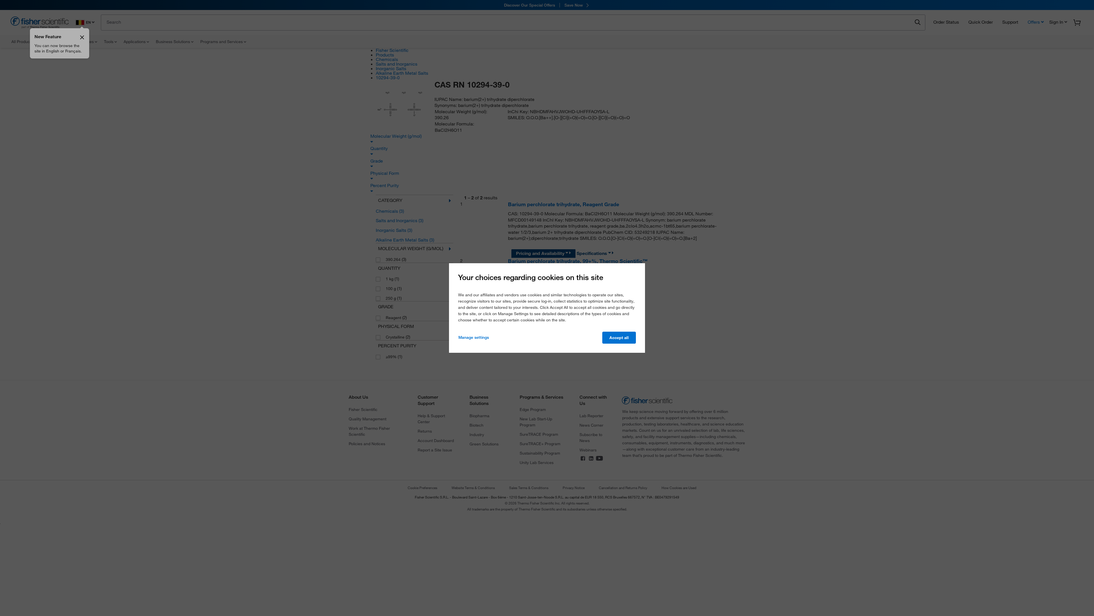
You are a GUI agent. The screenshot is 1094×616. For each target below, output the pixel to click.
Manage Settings (473, 337)
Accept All (619, 337)
